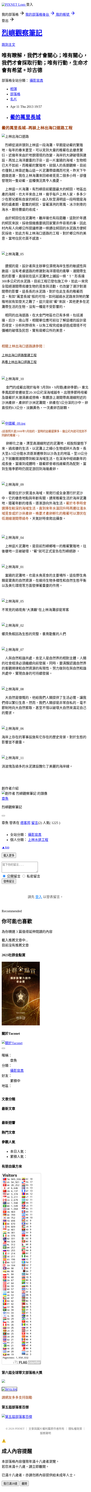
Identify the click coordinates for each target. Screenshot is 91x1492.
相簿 (13, 89)
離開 (24, 1483)
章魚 (5, 798)
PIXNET (20, 1428)
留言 (34, 823)
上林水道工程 (38, 840)
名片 (13, 99)
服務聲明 (45, 1433)
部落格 (15, 94)
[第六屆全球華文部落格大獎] (9, 1389)
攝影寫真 (36, 80)
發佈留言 (8, 881)
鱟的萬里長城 (25, 117)
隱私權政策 (75, 1428)
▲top (5, 847)
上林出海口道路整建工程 (19, 355)
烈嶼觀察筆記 (22, 33)
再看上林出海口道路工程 (19, 362)
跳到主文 (8, 44)
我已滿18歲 (10, 1483)
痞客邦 (25, 823)
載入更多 (8, 855)
